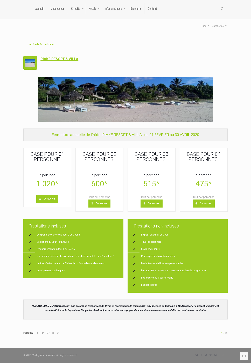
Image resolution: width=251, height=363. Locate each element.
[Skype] (197, 355)
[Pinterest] (210, 355)
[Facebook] (201, 355)
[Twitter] (206, 355)
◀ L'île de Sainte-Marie (41, 44)
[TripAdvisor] (215, 355)
